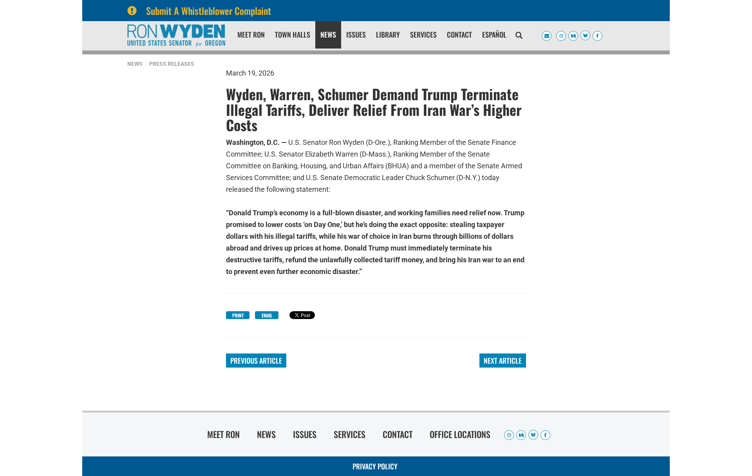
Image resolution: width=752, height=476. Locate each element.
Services (423, 34)
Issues (356, 34)
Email (267, 315)
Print (238, 315)
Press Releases (171, 64)
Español (494, 34)
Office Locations (460, 434)
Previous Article (256, 360)
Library (388, 34)
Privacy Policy (375, 466)
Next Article (503, 360)
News (328, 34)
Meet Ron (251, 34)
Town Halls (292, 34)
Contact (459, 34)
